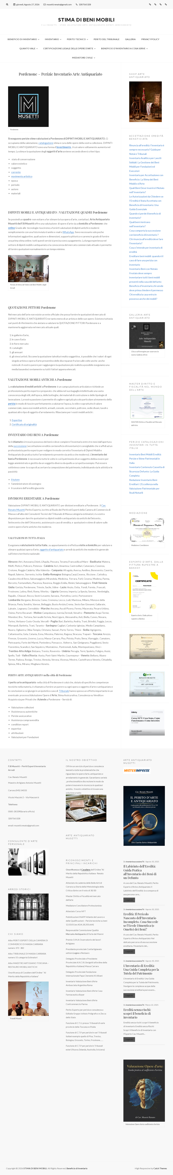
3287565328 (85, 4)
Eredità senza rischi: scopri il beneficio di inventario (137, 1013)
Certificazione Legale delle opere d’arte (68, 48)
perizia (11, 403)
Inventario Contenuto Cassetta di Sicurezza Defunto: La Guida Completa (146, 471)
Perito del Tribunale (106, 39)
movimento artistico (21, 176)
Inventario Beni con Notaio (143, 268)
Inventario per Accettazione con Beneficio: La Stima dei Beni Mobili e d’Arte (146, 179)
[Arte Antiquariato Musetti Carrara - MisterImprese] (144, 770)
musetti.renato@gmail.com (59, 4)
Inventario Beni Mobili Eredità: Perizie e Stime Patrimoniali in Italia (145, 458)
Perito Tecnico (76, 39)
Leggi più (129, 900)
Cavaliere (86, 869)
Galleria (130, 39)
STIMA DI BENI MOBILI (86, 20)
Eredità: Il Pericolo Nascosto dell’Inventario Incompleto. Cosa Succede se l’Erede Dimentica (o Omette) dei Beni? (140, 921)
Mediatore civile (82, 57)
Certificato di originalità (24, 424)
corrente (16, 172)
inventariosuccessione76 (135, 862)
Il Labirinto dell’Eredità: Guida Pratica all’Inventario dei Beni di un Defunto (139, 872)
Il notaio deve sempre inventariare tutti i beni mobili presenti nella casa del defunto (145, 277)
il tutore (15, 479)
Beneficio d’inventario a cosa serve (123, 48)
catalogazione (46, 142)
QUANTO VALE (27, 48)
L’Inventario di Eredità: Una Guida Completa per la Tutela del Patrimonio (141, 969)
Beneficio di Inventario (22, 39)
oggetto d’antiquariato (52, 549)
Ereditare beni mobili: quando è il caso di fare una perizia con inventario (146, 260)
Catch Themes (160, 1168)
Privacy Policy (150, 39)
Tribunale (64, 690)
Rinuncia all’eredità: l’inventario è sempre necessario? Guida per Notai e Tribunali (146, 149)
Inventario (52, 39)
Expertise (17, 420)
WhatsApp (68, 232)
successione (20, 445)
